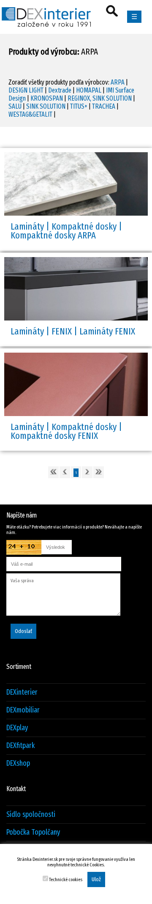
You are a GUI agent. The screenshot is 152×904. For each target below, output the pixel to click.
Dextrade (59, 90)
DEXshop (18, 763)
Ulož (96, 879)
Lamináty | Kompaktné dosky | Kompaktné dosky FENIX (66, 431)
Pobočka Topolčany (33, 832)
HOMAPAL (88, 90)
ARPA (118, 82)
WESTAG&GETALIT (30, 114)
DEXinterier (22, 692)
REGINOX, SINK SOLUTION (100, 98)
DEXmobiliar (23, 710)
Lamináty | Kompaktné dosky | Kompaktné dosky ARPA (66, 231)
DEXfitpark (20, 745)
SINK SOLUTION (45, 106)
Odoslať (23, 631)
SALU (15, 106)
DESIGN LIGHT (25, 90)
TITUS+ (78, 106)
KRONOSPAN (46, 98)
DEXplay (17, 727)
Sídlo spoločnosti (30, 814)
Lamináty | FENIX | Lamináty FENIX (73, 331)
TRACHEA (103, 106)
